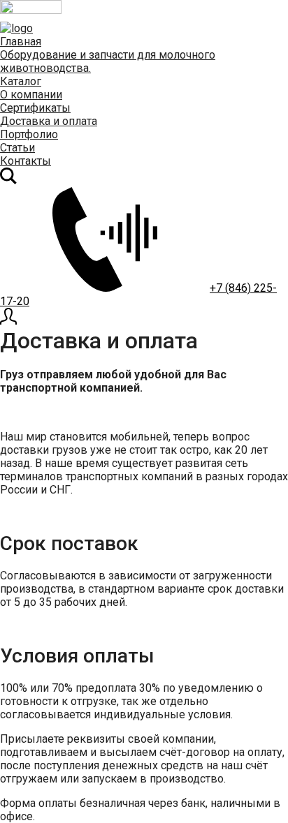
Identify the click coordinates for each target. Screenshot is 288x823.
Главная (20, 41)
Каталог (20, 81)
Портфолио (29, 134)
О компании (31, 94)
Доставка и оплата (48, 121)
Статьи (17, 147)
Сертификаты (35, 107)
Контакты (25, 161)
